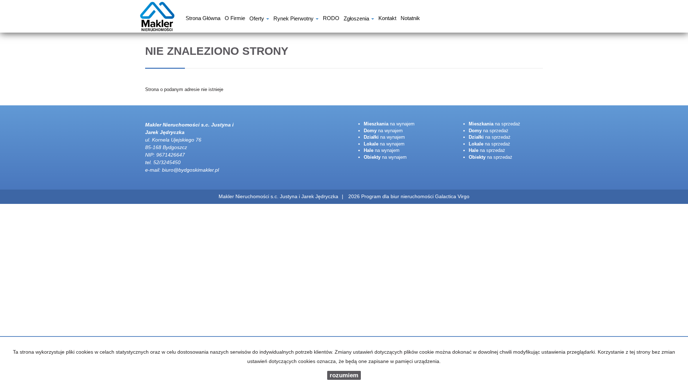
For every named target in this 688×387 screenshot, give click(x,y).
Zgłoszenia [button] (357, 19)
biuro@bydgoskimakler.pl (190, 170)
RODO (331, 19)
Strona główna (203, 19)
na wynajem (389, 123)
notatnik (410, 19)
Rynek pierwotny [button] (294, 19)
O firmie (235, 19)
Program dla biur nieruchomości (398, 196)
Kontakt (387, 19)
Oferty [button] (257, 19)
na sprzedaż (494, 123)
